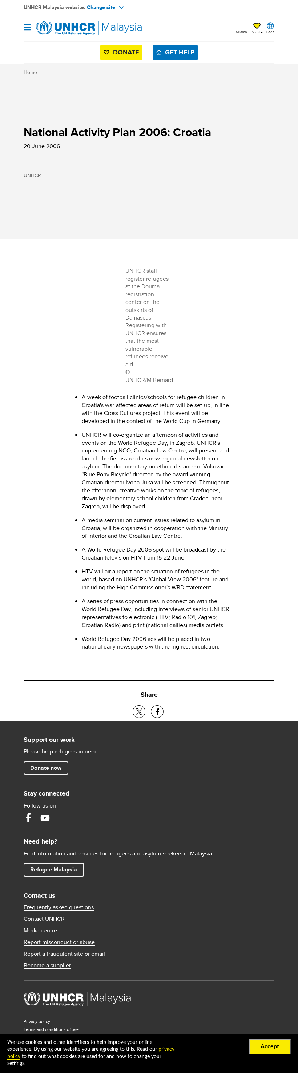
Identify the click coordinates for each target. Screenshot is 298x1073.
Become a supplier (47, 966)
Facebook (28, 817)
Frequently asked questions (59, 907)
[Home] (60, 28)
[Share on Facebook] (157, 711)
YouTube (45, 817)
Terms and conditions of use (51, 1029)
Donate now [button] (45, 768)
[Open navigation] (27, 27)
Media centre (40, 931)
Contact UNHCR (44, 919)
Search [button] (241, 31)
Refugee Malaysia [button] (57, 869)
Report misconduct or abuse (59, 942)
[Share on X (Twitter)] (139, 711)
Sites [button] (270, 31)
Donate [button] (257, 31)
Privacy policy (37, 1021)
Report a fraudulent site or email (64, 954)
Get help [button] (181, 52)
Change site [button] (101, 7)
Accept (270, 1046)
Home (30, 72)
